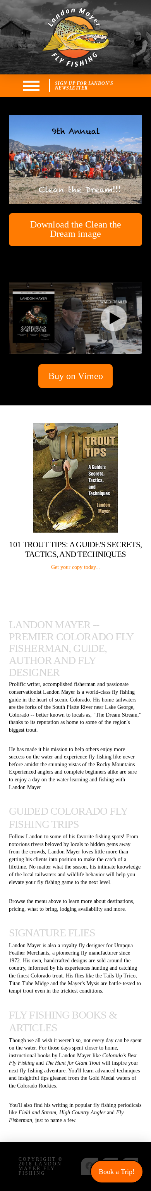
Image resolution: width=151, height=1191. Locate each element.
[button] (31, 86)
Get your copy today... (75, 567)
